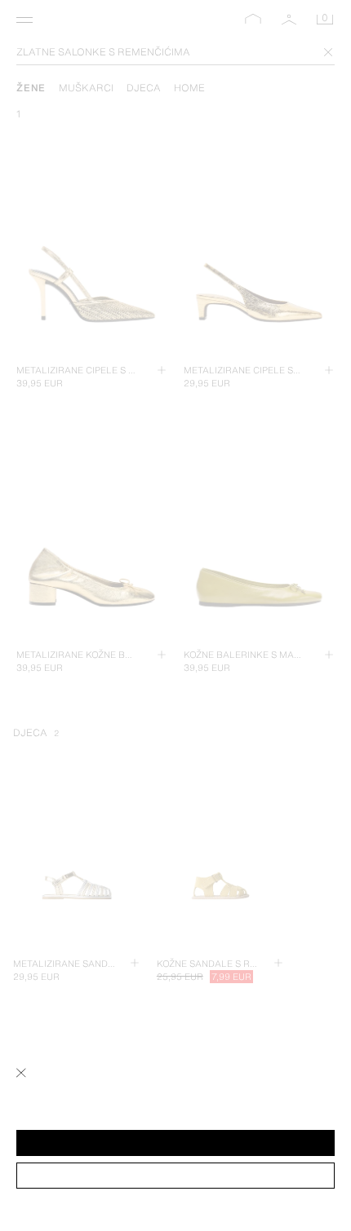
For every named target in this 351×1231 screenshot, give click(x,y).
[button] (175, 1143)
